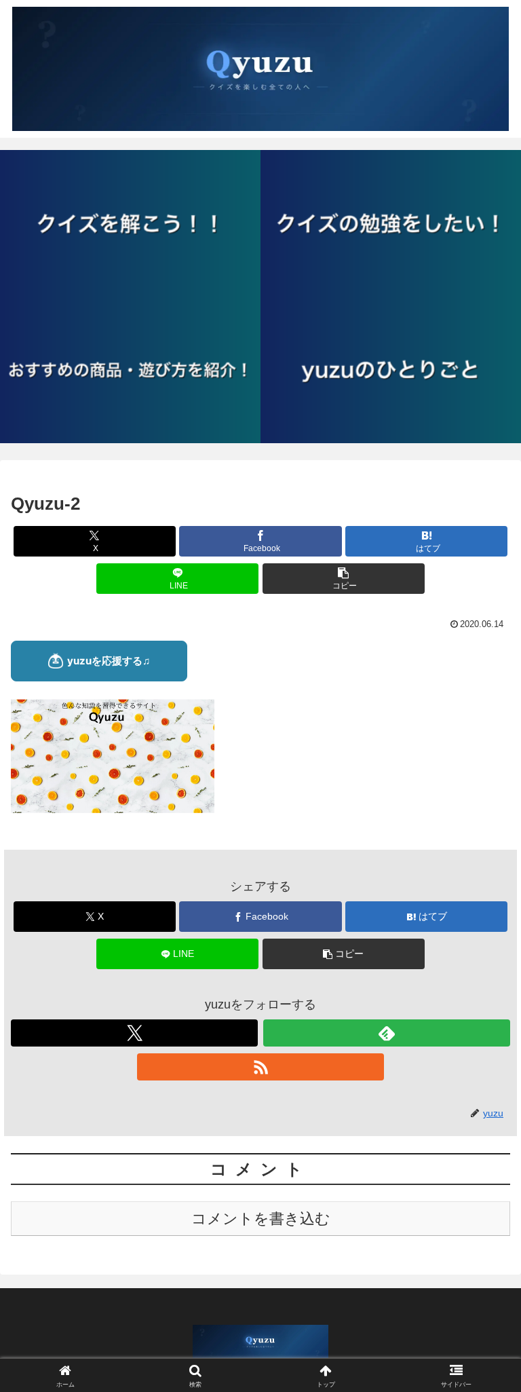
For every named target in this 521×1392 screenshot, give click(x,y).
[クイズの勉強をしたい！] (390, 223)
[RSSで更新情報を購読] (260, 1066)
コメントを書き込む (260, 1218)
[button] (344, 578)
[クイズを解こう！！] (130, 223)
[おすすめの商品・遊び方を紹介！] (130, 370)
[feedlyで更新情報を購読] (386, 1033)
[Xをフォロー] (134, 1033)
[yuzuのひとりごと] (390, 370)
